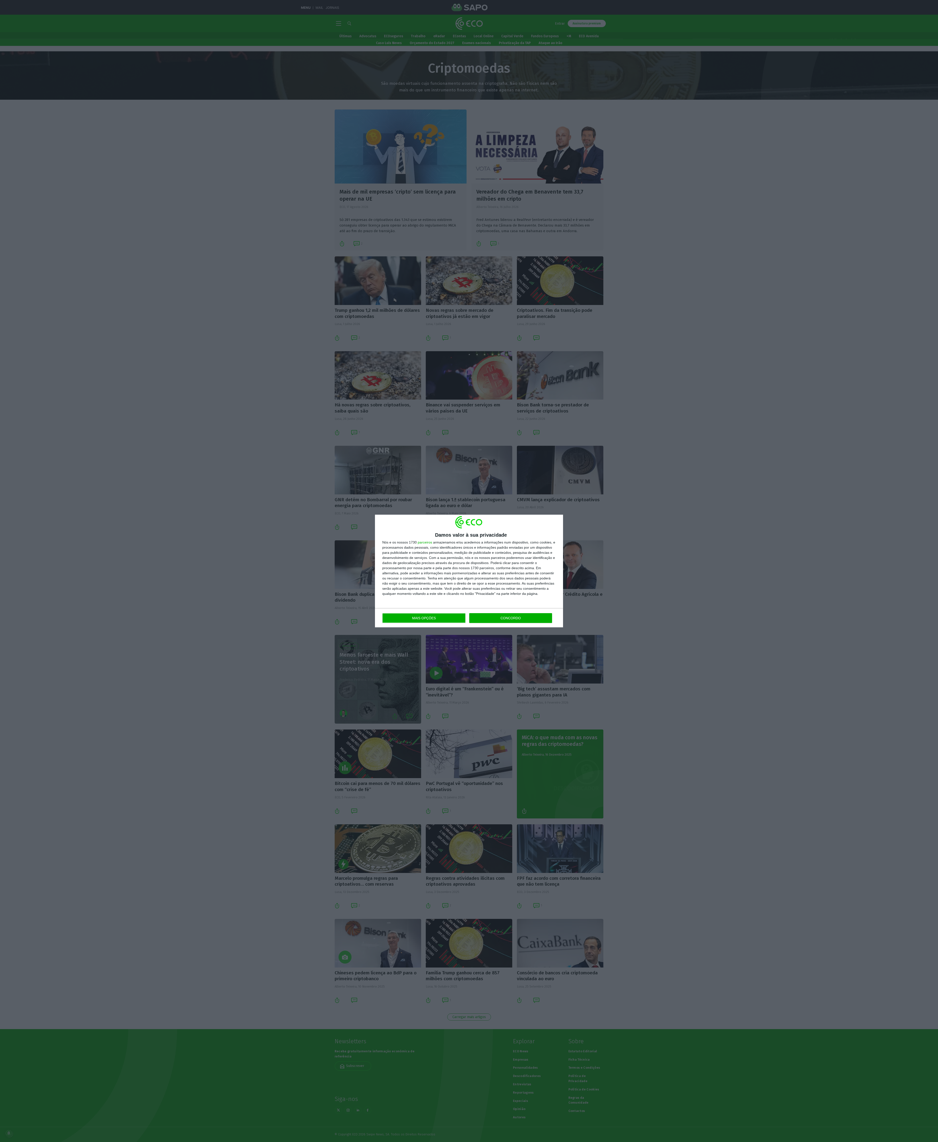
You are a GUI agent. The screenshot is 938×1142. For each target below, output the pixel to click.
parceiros (425, 542)
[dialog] (469, 571)
